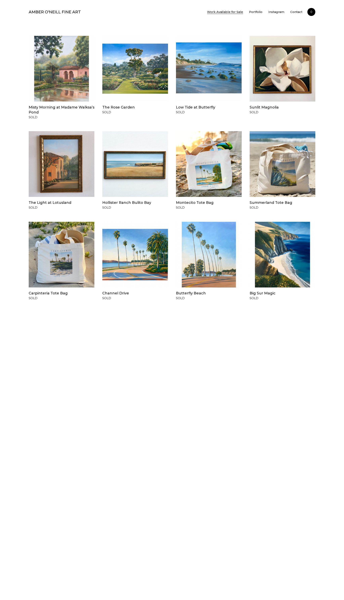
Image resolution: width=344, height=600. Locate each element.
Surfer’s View (188, 480)
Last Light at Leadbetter (199, 390)
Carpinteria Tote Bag (48, 293)
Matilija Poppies (43, 480)
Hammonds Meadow (48, 390)
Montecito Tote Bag (195, 202)
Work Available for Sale (225, 12)
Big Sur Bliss (40, 571)
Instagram (276, 12)
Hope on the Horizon (196, 571)
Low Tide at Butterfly (195, 107)
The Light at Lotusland (50, 202)
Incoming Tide (263, 571)
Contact (296, 12)
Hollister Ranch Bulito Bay (126, 202)
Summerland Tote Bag (271, 202)
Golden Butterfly (265, 390)
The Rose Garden (118, 107)
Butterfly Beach (191, 293)
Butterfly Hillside (117, 571)
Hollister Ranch (116, 390)
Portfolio (255, 12)
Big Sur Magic (263, 293)
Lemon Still (260, 480)
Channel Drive (115, 293)
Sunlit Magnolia (264, 107)
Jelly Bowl (111, 480)
